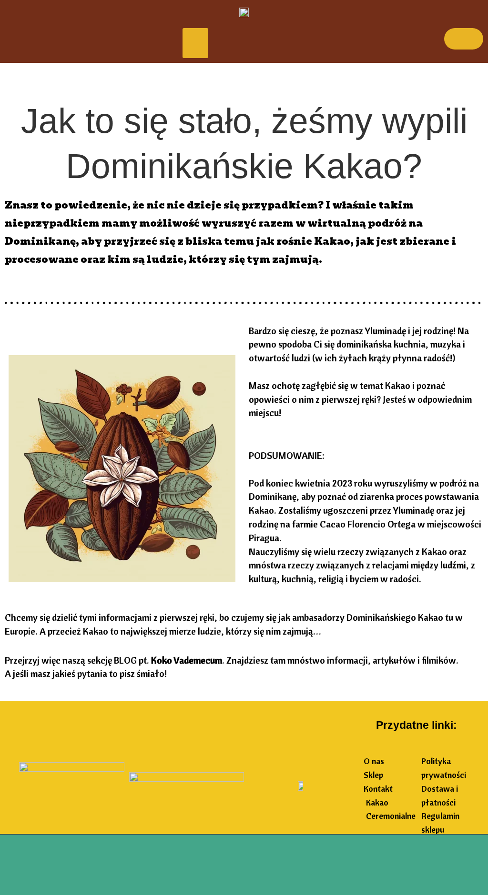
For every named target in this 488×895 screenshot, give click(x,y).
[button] (195, 43)
